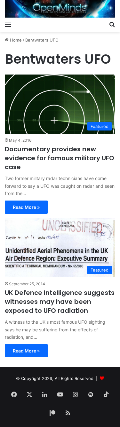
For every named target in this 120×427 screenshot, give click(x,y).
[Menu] (8, 24)
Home (15, 40)
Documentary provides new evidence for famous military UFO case (59, 158)
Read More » (26, 207)
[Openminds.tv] (60, 9)
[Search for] (112, 24)
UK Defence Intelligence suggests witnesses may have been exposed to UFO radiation (60, 301)
